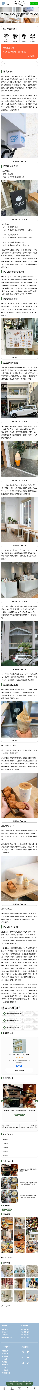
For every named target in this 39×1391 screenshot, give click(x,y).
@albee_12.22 (6, 1306)
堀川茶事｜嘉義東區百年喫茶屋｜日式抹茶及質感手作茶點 (28, 1183)
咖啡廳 (22, 1115)
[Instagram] (23, 1357)
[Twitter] (28, 1363)
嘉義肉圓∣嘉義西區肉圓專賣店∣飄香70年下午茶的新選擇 (28, 1196)
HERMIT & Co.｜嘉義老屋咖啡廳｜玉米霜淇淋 (19, 1111)
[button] (35, 63)
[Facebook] (28, 1352)
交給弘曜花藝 (8, 48)
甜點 (16, 1115)
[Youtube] (28, 1357)
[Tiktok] (23, 1363)
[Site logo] (19, 3)
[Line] (23, 1352)
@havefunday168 (7, 1257)
